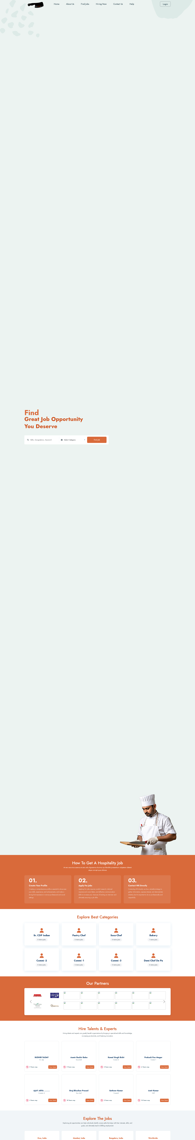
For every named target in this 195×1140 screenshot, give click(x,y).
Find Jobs (85, 4)
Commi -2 (41, 960)
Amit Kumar (153, 1090)
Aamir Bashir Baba (78, 1057)
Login (165, 4)
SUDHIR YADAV (42, 1057)
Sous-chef (116, 935)
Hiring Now (101, 4)
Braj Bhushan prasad (78, 1090)
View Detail (52, 1067)
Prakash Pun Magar (153, 1057)
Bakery (153, 935)
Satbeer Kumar (116, 1090)
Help (132, 4)
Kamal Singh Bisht (116, 1057)
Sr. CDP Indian (42, 935)
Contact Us (118, 4)
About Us (70, 4)
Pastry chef (79, 935)
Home (56, 4)
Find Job (97, 440)
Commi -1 (79, 960)
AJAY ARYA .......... (41, 1090)
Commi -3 (116, 960)
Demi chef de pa (153, 960)
